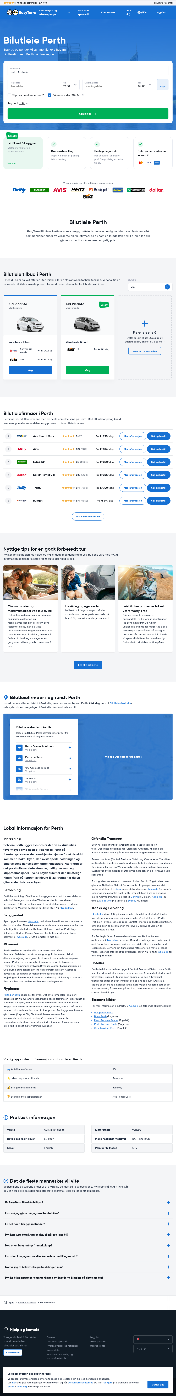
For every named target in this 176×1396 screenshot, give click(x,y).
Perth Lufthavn (34, 757)
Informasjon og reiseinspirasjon (48, 12)
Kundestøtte (108, 12)
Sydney (117, 889)
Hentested (15, 68)
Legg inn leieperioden (145, 351)
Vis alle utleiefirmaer (88, 516)
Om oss (51, 1337)
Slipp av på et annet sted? (27, 95)
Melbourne (105, 900)
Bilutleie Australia (120, 703)
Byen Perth (100, 1016)
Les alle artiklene (88, 665)
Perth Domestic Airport (39, 746)
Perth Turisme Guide (105, 1024)
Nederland (67, 907)
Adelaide (22, 936)
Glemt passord (98, 1341)
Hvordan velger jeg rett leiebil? (63, 1345)
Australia (33, 921)
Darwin (135, 896)
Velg (30, 370)
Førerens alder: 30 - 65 (66, 95)
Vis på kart (30, 749)
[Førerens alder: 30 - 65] (49, 95)
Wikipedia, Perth (103, 1012)
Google (133, 1005)
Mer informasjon (133, 436)
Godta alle (158, 1385)
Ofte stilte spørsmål (83, 12)
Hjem (11, 1302)
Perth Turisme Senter (106, 1020)
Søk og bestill (158, 436)
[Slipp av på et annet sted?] (9, 95)
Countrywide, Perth (105, 1028)
